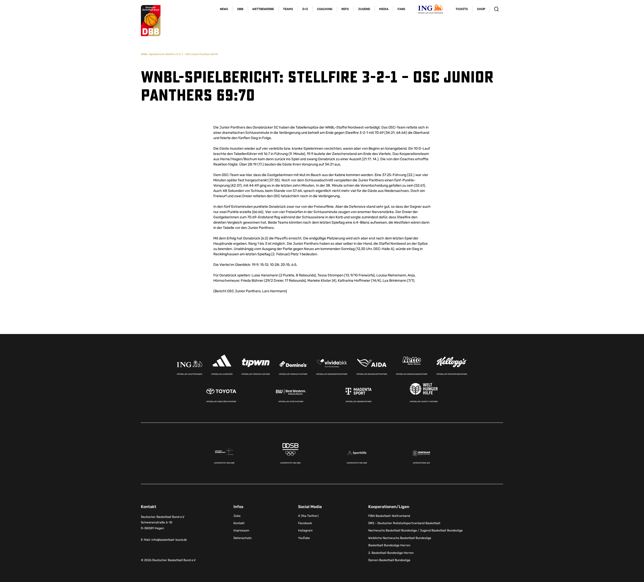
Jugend (364, 9)
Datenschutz (242, 538)
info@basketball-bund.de (169, 540)
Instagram (305, 530)
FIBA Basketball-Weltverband (389, 516)
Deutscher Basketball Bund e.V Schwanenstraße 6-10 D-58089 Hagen (162, 522)
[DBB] (150, 20)
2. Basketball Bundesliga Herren (391, 553)
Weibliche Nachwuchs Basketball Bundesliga (399, 538)
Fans (401, 9)
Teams (288, 9)
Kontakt (239, 523)
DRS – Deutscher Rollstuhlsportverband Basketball (404, 523)
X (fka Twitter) (308, 516)
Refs (345, 9)
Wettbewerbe (263, 9)
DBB (240, 9)
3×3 (305, 9)
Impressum (241, 530)
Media (383, 9)
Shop (481, 9)
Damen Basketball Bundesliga (389, 560)
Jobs (236, 516)
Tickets (462, 9)
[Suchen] (496, 9)
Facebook (305, 523)
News (224, 9)
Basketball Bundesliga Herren (389, 545)
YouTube (304, 538)
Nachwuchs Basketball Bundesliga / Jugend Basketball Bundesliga (415, 530)
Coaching (324, 9)
